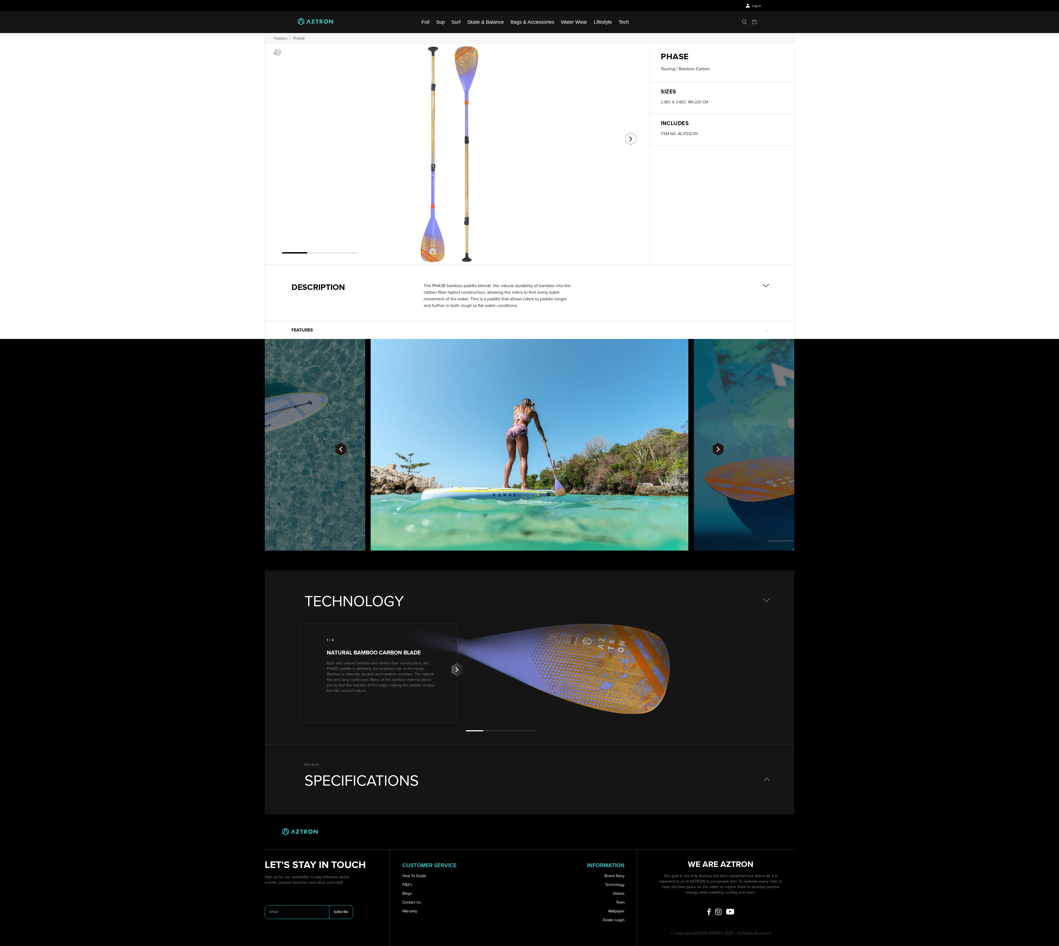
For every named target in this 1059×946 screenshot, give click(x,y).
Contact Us (411, 902)
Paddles (280, 38)
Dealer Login (614, 920)
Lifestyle (603, 22)
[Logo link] (315, 22)
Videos (619, 893)
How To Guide (414, 876)
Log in (756, 6)
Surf (456, 22)
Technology (615, 884)
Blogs (407, 893)
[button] (744, 22)
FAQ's (407, 884)
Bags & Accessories (532, 22)
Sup (440, 22)
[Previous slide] (283, 136)
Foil (425, 22)
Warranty (409, 911)
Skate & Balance (485, 22)
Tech (624, 22)
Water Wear (574, 22)
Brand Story (615, 876)
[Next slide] (630, 138)
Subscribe (341, 912)
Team (620, 902)
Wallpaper (616, 911)
